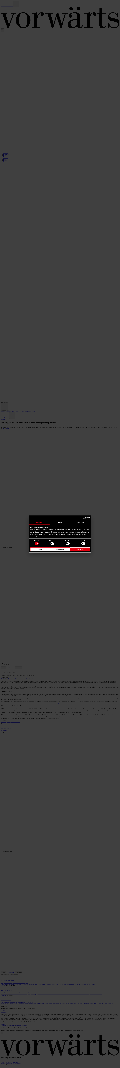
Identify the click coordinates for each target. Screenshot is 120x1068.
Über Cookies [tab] (81, 522)
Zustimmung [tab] (39, 522)
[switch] (52, 543)
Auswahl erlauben (60, 549)
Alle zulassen (80, 549)
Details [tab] (60, 522)
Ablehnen (40, 549)
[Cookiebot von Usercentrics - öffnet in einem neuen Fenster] (84, 518)
